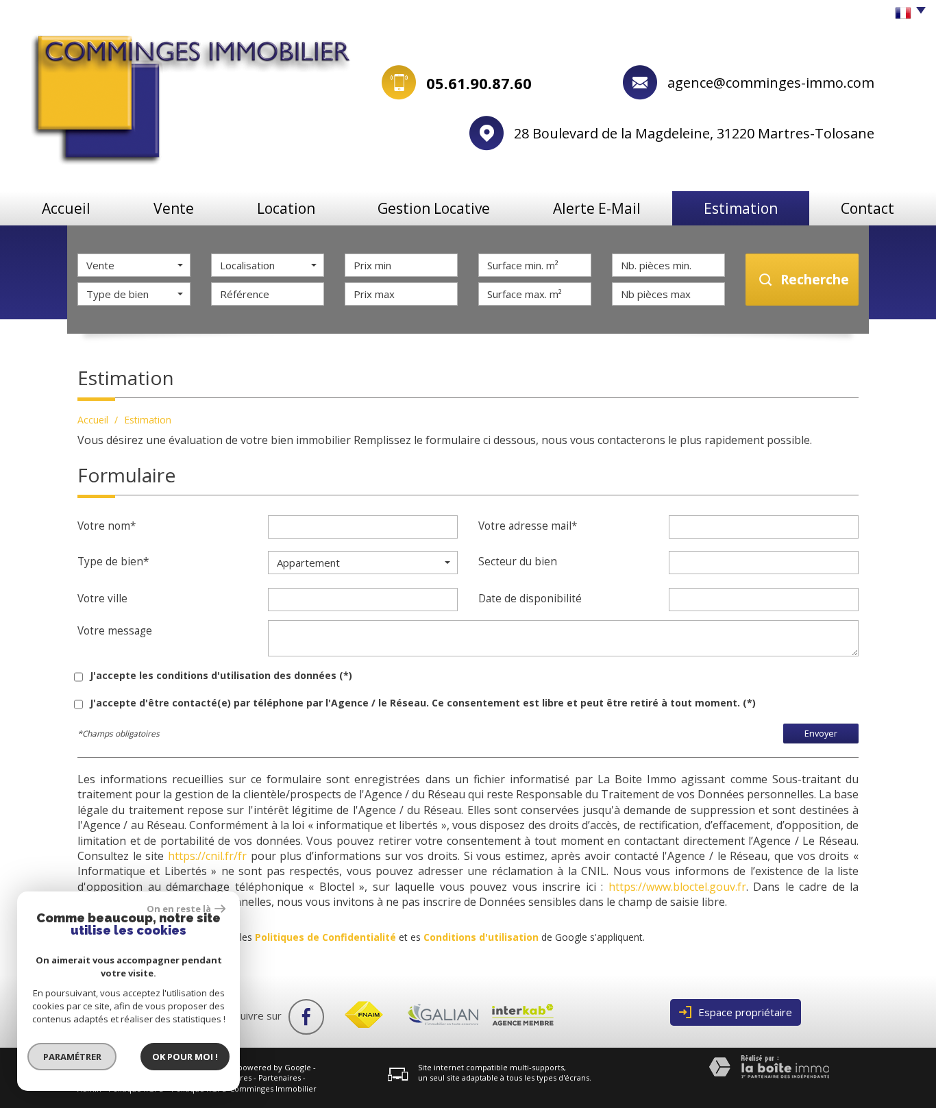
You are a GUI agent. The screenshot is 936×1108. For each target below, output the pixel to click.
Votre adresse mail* (527, 526)
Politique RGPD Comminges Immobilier (244, 1088)
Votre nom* (106, 526)
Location (286, 208)
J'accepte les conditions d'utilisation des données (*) (221, 675)
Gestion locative (434, 208)
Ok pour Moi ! (185, 1056)
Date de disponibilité (530, 598)
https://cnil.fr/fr (207, 855)
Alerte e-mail (597, 208)
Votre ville (102, 598)
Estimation (741, 208)
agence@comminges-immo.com (770, 82)
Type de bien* (113, 561)
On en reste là (179, 908)
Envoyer (820, 733)
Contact (867, 208)
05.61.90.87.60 (479, 83)
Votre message (114, 630)
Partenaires (279, 1077)
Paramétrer (72, 1056)
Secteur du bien (517, 561)
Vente (173, 208)
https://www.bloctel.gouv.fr (677, 886)
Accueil (66, 208)
